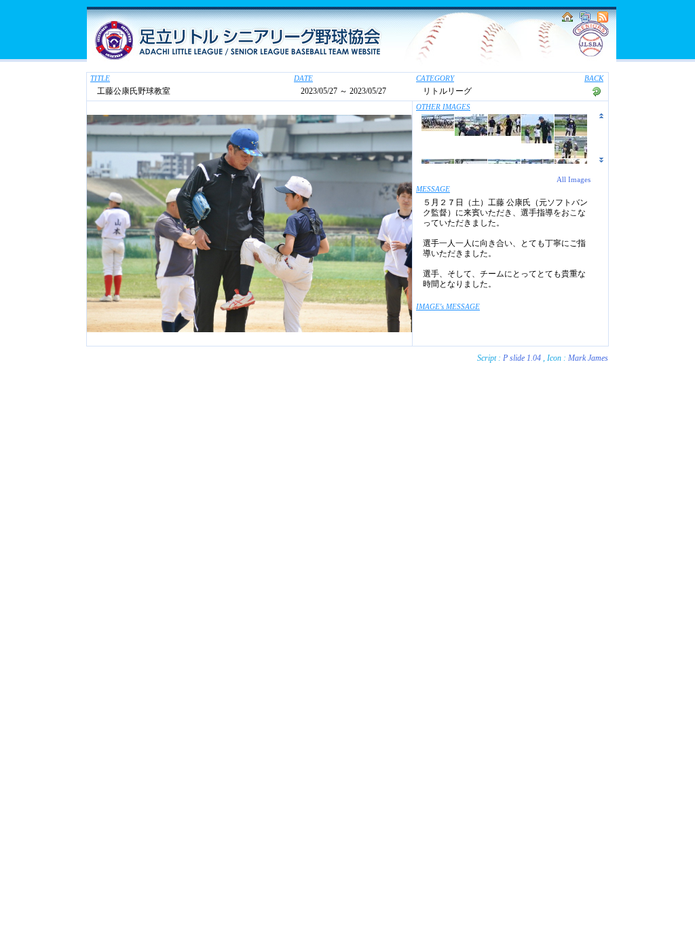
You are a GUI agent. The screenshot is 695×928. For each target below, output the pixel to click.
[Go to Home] (567, 19)
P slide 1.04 (522, 358)
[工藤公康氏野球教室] (437, 128)
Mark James (588, 358)
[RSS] (602, 19)
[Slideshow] (585, 19)
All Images (573, 179)
